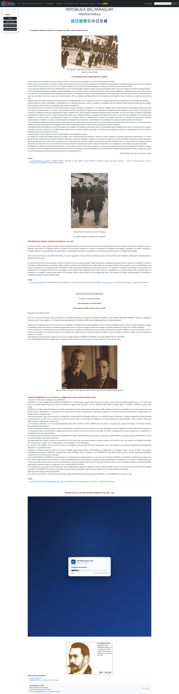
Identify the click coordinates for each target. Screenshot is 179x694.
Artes (18, 3)
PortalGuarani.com (41, 691)
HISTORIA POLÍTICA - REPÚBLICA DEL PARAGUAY (44, 680)
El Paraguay (92, 3)
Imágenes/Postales (69, 3)
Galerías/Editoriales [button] (49, 3)
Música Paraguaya (84, 3)
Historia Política (10, 22)
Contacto (57, 691)
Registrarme (102, 3)
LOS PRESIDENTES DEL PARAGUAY (40, 161)
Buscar (175, 3)
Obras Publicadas (10, 26)
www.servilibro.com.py (108, 282)
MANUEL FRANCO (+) (35, 678)
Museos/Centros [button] (38, 3)
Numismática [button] (59, 3)
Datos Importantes (10, 29)
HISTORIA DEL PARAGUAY (37, 282)
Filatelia (76, 3)
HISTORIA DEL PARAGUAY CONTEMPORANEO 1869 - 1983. (46, 481)
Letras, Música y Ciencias (27, 3)
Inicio (10, 18)
